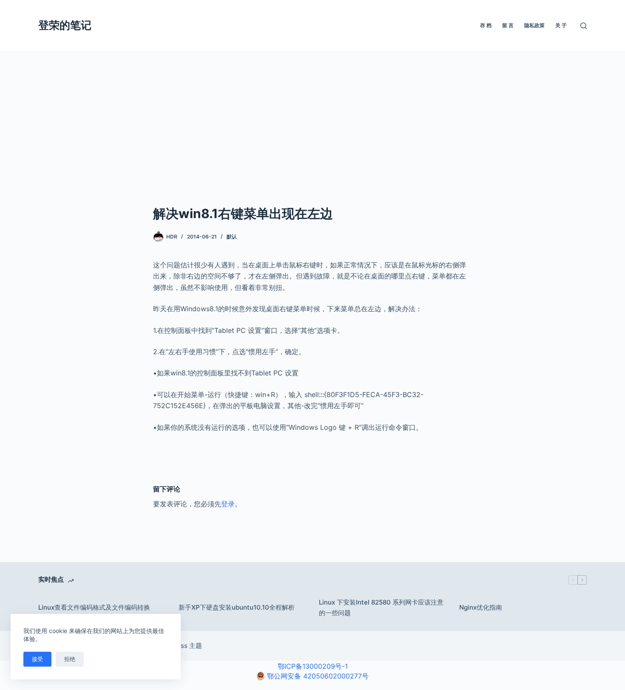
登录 (228, 504)
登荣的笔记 (64, 25)
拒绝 (69, 659)
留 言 (508, 25)
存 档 (485, 25)
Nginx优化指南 (480, 607)
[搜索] (583, 26)
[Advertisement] (312, 114)
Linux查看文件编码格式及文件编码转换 (94, 607)
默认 (232, 236)
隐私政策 (534, 25)
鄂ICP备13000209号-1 (313, 666)
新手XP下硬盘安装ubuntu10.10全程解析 (237, 607)
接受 (37, 659)
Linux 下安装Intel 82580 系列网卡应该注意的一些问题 (381, 607)
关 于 (561, 25)
